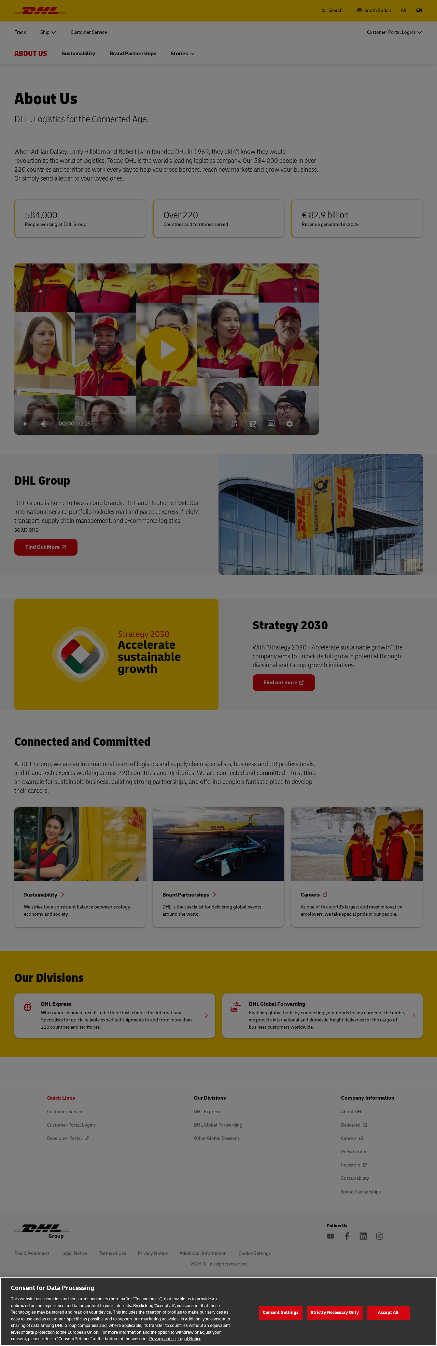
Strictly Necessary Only (335, 1312)
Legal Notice (189, 1339)
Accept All (388, 1312)
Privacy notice (162, 1339)
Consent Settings (281, 1312)
